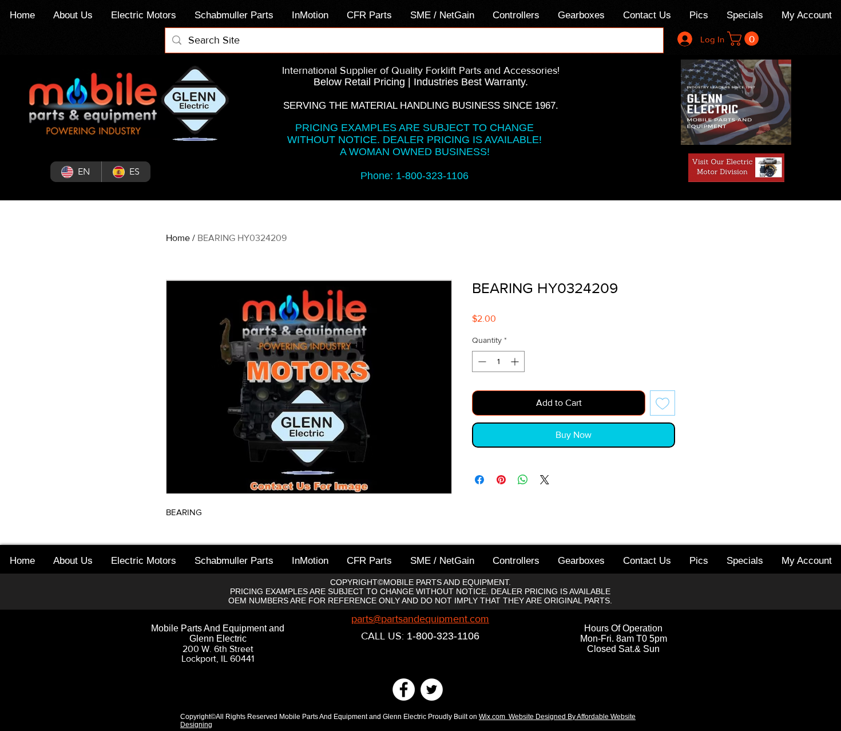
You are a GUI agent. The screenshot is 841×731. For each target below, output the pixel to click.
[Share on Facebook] (479, 480)
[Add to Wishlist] (662, 403)
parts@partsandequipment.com (420, 619)
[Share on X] (545, 480)
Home (178, 238)
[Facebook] (403, 689)
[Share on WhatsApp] (523, 480)
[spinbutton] (498, 361)
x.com (498, 717)
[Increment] (516, 361)
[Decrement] (481, 361)
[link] (744, 38)
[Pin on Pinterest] (501, 480)
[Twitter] (431, 689)
